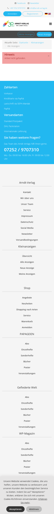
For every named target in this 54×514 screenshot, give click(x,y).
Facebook (21, 3)
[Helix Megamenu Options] (50, 23)
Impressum (27, 216)
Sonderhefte (27, 355)
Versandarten (13, 115)
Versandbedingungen (27, 239)
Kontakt (27, 192)
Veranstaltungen (27, 373)
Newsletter (34, 3)
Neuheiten (27, 303)
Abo (27, 343)
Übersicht (27, 256)
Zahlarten (10, 87)
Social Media (27, 227)
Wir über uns (27, 198)
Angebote (27, 297)
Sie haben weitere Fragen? (22, 137)
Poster (27, 367)
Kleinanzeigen (37, 42)
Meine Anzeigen (26, 34)
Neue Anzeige (44, 34)
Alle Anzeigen (27, 262)
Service (27, 210)
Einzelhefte (27, 349)
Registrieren (32, 13)
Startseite (23, 42)
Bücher (27, 361)
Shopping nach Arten (27, 309)
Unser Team (27, 204)
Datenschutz (27, 222)
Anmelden (12, 13)
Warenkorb (27, 321)
